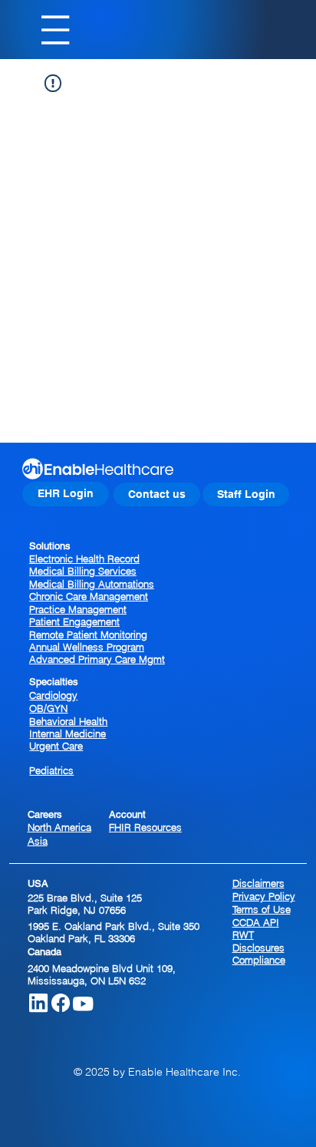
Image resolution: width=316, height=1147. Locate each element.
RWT (243, 934)
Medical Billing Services (83, 571)
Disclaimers (258, 883)
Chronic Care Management (88, 596)
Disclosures (258, 947)
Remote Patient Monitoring (88, 634)
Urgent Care (56, 746)
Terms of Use (261, 909)
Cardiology (53, 695)
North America (59, 827)
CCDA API (255, 922)
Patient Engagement (74, 621)
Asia (38, 841)
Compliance (258, 960)
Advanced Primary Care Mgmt (97, 659)
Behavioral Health (68, 721)
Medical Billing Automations (91, 584)
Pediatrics (51, 770)
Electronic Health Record (84, 558)
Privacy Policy (263, 896)
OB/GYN (48, 708)
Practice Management (78, 609)
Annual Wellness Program (86, 647)
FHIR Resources (145, 827)
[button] (157, 494)
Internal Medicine (67, 733)
